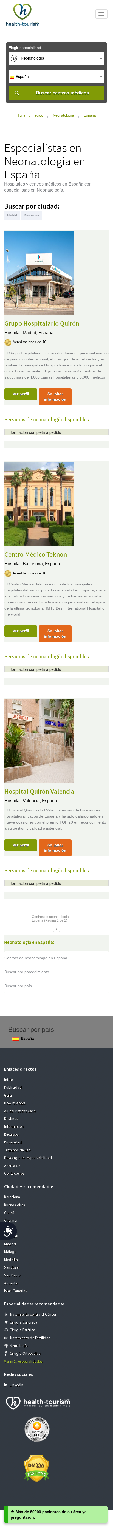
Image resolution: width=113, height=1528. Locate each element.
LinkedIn (16, 1385)
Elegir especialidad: (25, 47)
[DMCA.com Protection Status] (36, 1468)
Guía (8, 1095)
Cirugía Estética (22, 1330)
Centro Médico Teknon (35, 554)
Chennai (11, 1221)
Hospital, (13, 332)
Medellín (11, 1260)
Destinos (11, 1119)
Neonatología (63, 115)
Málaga (10, 1252)
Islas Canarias (15, 1291)
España (90, 115)
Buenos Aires (14, 1205)
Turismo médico (30, 115)
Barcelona (12, 1197)
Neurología (19, 1346)
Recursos (11, 1134)
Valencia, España (40, 800)
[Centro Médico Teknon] (39, 503)
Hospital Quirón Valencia (39, 791)
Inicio (8, 1080)
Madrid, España (38, 332)
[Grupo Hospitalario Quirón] (39, 272)
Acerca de (12, 1166)
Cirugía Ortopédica (25, 1354)
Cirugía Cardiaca (23, 1322)
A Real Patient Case (20, 1111)
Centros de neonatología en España (35, 958)
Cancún (10, 1213)
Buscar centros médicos (62, 93)
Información (14, 1127)
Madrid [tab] (12, 215)
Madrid (10, 1244)
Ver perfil (21, 394)
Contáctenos (14, 1173)
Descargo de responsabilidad (28, 1158)
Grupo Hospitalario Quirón (41, 323)
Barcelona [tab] (31, 215)
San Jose (11, 1267)
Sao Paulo (12, 1275)
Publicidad (13, 1088)
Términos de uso (17, 1150)
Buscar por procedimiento (26, 972)
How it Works (15, 1103)
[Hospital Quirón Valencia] (39, 740)
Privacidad (13, 1142)
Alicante (10, 1283)
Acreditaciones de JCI (30, 342)
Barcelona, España (41, 563)
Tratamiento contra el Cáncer (33, 1314)
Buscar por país (18, 986)
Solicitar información (55, 397)
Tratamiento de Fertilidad (30, 1338)
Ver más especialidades (23, 1362)
